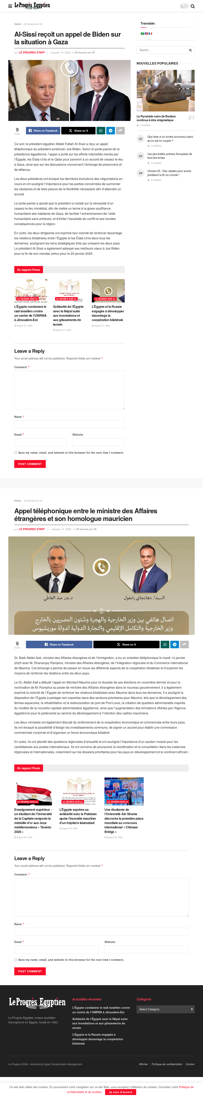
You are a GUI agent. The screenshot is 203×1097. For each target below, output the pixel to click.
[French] (150, 33)
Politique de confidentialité (167, 1064)
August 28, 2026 (24, 837)
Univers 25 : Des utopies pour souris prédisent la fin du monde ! (169, 173)
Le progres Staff (32, 52)
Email (19, 434)
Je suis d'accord (120, 1092)
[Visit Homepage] (32, 6)
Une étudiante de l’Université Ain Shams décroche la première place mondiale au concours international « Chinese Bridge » (124, 820)
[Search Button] (193, 6)
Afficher (143, 1064)
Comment (22, 367)
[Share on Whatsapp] (101, 130)
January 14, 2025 (60, 52)
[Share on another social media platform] (120, 130)
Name (19, 417)
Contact (190, 1064)
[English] (146, 33)
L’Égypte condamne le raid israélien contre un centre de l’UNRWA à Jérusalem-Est (30, 313)
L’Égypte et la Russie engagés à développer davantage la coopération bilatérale (108, 313)
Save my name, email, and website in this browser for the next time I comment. (71, 452)
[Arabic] (142, 33)
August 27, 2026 (24, 325)
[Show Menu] (10, 6)
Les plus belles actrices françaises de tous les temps (169, 156)
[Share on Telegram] (110, 130)
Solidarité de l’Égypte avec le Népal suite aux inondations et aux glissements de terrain (68, 315)
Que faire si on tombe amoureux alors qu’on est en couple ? (170, 139)
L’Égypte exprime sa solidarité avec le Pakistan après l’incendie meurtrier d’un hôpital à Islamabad (78, 816)
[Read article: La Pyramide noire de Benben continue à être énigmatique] (166, 90)
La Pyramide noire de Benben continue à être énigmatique (156, 118)
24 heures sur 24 (33, 24)
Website (77, 434)
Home (17, 24)
